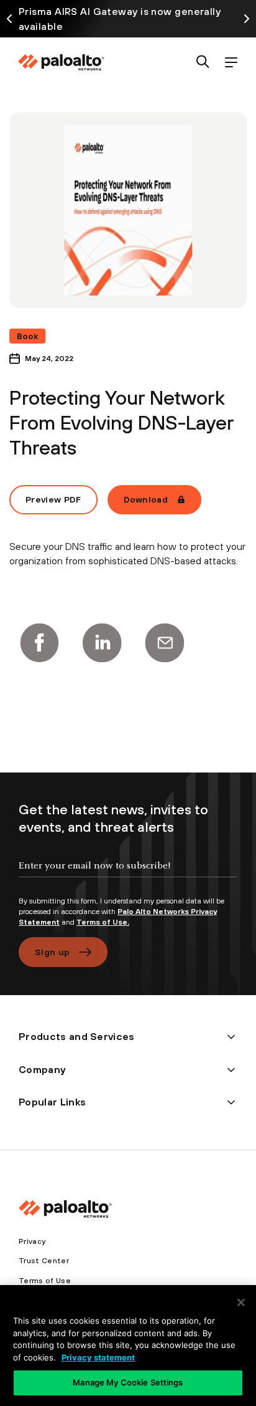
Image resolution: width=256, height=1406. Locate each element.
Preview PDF (53, 499)
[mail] (165, 643)
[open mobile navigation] (231, 63)
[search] (203, 63)
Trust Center (44, 1260)
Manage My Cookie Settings (128, 1382)
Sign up (52, 952)
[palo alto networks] (60, 62)
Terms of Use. (102, 922)
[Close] (241, 1302)
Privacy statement (98, 1357)
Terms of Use (45, 1280)
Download (146, 499)
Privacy (32, 1241)
